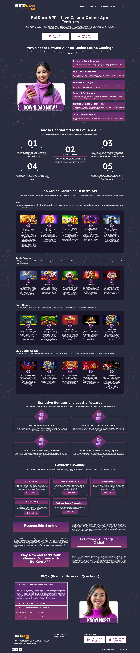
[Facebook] (13, 649)
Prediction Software (108, 7)
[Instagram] (16, 649)
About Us (92, 7)
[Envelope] (20, 649)
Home (81, 7)
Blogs (122, 7)
